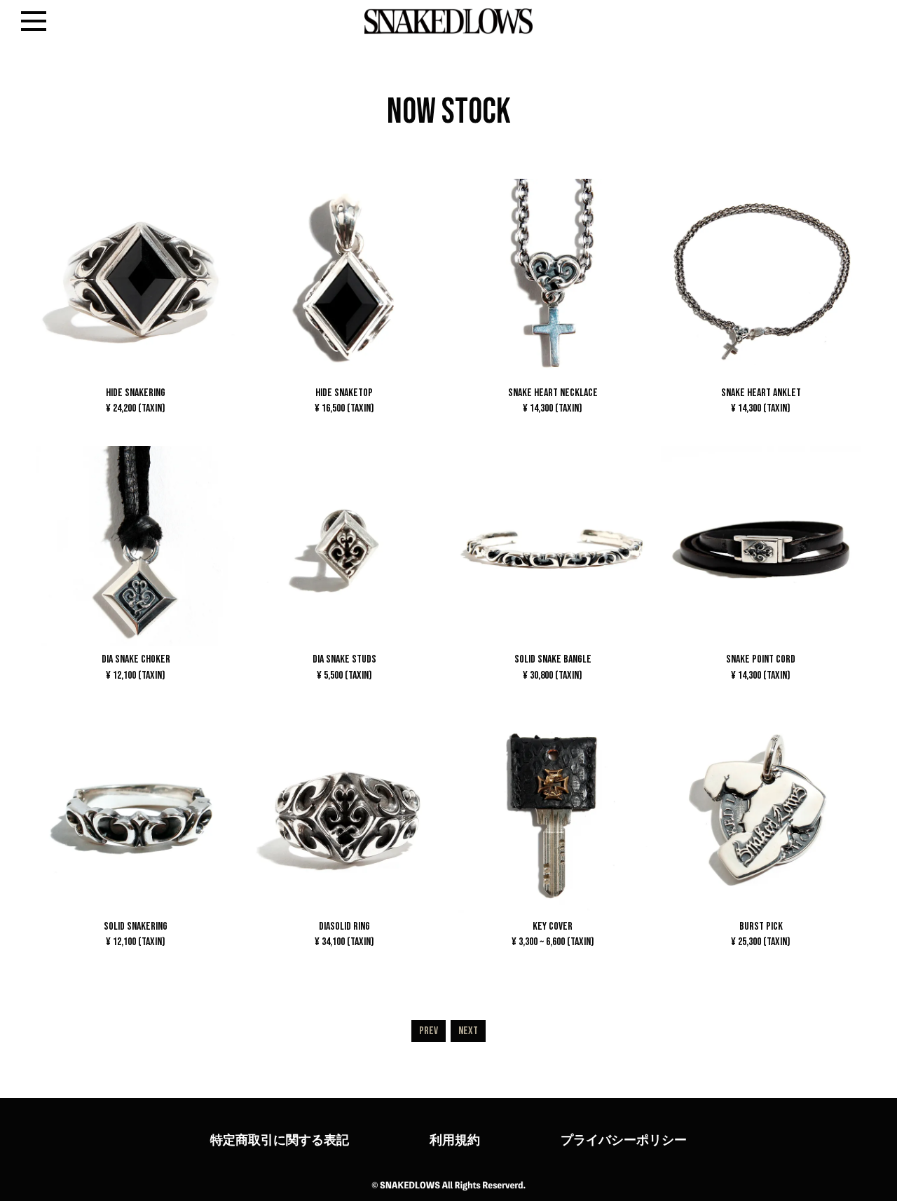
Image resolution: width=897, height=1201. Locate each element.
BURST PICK (760, 934)
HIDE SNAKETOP (344, 400)
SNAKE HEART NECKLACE (553, 400)
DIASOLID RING (344, 934)
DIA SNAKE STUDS (344, 667)
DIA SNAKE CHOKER (136, 667)
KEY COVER (553, 934)
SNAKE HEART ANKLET (761, 400)
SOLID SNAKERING (135, 934)
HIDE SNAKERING (135, 400)
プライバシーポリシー (624, 1139)
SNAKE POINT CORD (760, 667)
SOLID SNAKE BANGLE (552, 667)
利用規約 (455, 1139)
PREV (428, 1031)
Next (468, 1031)
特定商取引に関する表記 (279, 1139)
